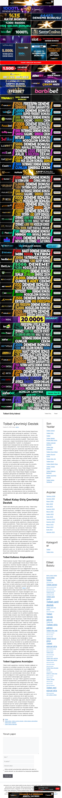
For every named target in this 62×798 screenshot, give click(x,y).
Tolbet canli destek (52, 603)
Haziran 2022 (50, 522)
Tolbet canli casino (50, 598)
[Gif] (31, 172)
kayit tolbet (50, 578)
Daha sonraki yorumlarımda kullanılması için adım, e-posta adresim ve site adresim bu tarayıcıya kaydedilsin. (22, 770)
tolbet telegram (49, 671)
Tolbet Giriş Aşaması (50, 632)
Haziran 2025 (50, 509)
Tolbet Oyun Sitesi (52, 452)
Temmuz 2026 (50, 496)
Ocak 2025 (49, 517)
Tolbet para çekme (51, 660)
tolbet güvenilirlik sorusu (51, 648)
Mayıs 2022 (49, 524)
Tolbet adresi (8, 721)
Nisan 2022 (49, 527)
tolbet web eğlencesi (50, 685)
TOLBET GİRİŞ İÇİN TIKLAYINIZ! (31, 62)
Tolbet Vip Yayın (49, 683)
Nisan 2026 (49, 501)
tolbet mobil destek (50, 654)
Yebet (24, 588)
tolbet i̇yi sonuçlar (49, 650)
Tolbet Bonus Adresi (50, 594)
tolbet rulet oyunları (50, 662)
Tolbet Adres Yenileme (10, 722)
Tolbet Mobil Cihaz (52, 464)
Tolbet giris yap (51, 630)
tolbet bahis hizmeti (50, 588)
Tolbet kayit (49, 652)
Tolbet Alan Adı (51, 459)
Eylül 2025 (49, 506)
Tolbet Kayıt (50, 461)
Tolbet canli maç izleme (51, 608)
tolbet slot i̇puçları (49, 666)
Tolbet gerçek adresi (49, 617)
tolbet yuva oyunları (50, 693)
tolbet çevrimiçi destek (17, 721)
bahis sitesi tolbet (51, 575)
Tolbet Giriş (48, 413)
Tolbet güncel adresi (51, 640)
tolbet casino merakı (50, 611)
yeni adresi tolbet (51, 695)
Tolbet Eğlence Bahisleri (11, 724)
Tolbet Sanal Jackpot (50, 664)
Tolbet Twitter (50, 679)
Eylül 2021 (49, 529)
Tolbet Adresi (50, 430)
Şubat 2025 (50, 514)
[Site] (31, 105)
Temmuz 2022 (50, 519)
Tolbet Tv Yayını (49, 677)
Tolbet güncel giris (51, 644)
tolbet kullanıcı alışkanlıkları (31, 721)
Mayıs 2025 (49, 511)
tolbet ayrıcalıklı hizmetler (51, 587)
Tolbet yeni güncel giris (51, 689)
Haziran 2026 (50, 499)
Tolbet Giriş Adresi (11, 413)
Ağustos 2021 (50, 532)
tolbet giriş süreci (49, 634)
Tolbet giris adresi (52, 626)
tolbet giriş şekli (49, 636)
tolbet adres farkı (49, 582)
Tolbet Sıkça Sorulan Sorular (52, 669)
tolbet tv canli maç (51, 673)
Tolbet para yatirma (52, 658)
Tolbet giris (49, 622)
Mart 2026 (49, 504)
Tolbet (55, 413)
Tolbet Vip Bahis (49, 681)
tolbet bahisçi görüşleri (50, 590)
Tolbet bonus (50, 592)
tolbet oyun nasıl (49, 656)
